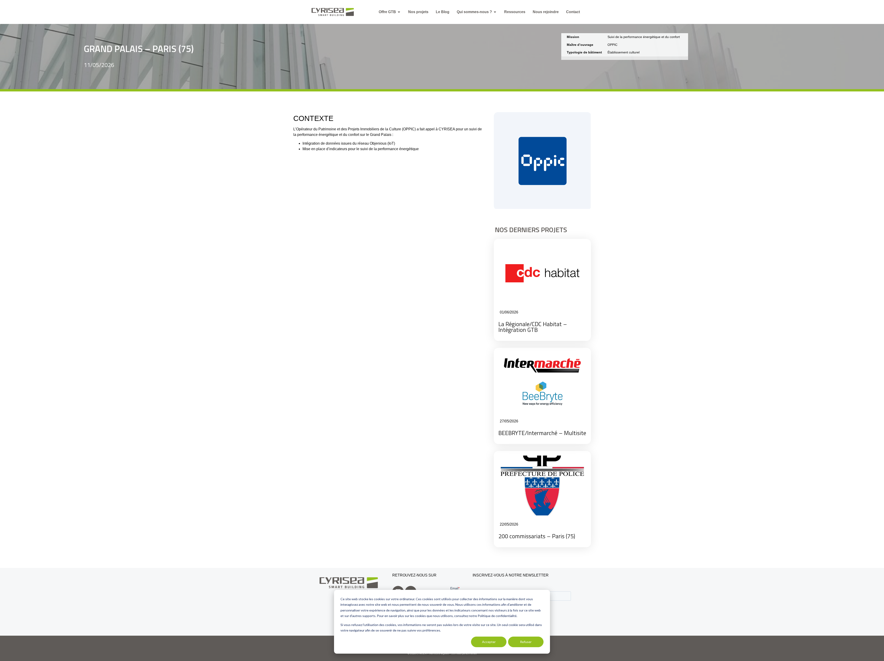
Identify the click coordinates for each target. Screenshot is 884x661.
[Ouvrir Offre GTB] (399, 12)
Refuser (526, 642)
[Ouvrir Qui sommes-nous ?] (495, 12)
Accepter (489, 642)
